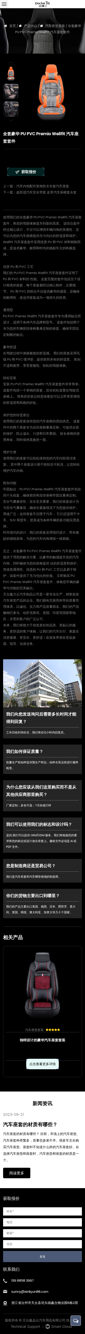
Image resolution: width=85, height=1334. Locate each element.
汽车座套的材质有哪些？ (30, 1124)
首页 (12, 25)
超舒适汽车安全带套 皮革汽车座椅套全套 (46, 192)
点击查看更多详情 (42, 1064)
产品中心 (30, 25)
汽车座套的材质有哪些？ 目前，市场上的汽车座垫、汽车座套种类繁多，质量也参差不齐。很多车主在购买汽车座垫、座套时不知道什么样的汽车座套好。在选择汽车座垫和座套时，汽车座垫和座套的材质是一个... (41, 1147)
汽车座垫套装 (55, 25)
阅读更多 (16, 1173)
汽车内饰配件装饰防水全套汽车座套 (42, 186)
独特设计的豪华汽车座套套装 (42, 1040)
